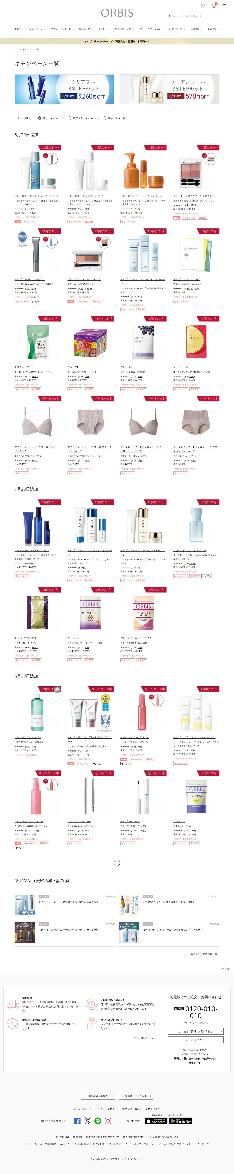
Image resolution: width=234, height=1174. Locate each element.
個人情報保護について (135, 1136)
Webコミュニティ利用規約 (74, 1144)
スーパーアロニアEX (25, 638)
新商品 (18, 29)
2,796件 (35, 830)
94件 (140, 647)
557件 (33, 288)
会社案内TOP (62, 1136)
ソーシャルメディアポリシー (140, 1144)
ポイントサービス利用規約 (106, 1144)
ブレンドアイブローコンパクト (84, 279)
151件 (35, 460)
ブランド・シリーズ (61, 29)
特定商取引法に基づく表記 (164, 1136)
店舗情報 (194, 29)
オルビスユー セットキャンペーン (85, 196)
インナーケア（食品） (150, 29)
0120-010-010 (201, 1012)
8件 (192, 750)
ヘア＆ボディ (107, 1108)
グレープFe (73, 367)
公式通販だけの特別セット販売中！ (117, 41)
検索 (171, 16)
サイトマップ (201, 1144)
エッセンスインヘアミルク (29, 821)
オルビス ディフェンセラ (186, 279)
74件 (140, 746)
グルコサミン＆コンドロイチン (137, 638)
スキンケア (84, 29)
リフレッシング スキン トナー (189, 550)
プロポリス (179, 821)
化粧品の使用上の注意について (103, 1136)
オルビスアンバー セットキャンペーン (141, 196)
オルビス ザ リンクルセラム (30, 279)
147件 (35, 647)
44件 (193, 460)
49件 (87, 376)
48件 (140, 460)
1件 (83, 567)
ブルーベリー (127, 367)
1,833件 (141, 830)
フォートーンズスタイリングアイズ (192, 196)
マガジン (211, 29)
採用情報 (78, 1136)
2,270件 (194, 288)
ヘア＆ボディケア (122, 29)
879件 (87, 751)
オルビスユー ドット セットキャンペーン (37, 196)
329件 (193, 205)
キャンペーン (36, 29)
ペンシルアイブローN (79, 821)
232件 (35, 376)
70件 (87, 647)
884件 (87, 830)
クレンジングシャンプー (28, 737)
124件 (192, 563)
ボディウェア (175, 29)
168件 (193, 830)
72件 (140, 376)
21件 (87, 209)
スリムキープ (22, 367)
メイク (101, 29)
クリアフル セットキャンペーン (32, 550)
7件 (139, 296)
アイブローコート (130, 821)
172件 (33, 746)
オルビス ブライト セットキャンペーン (194, 737)
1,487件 (88, 288)
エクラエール (180, 367)
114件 (87, 460)
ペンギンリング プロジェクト (175, 1144)
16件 (191, 376)
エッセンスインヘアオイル (134, 737)
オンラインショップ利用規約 (41, 1144)
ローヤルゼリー (75, 638)
